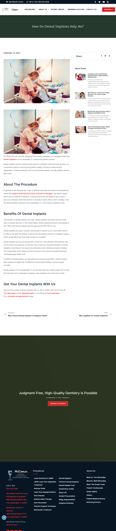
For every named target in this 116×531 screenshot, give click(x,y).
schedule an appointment (18, 296)
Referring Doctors (76, 9)
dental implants (10, 159)
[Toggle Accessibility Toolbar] (4, 517)
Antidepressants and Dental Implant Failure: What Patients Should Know (98, 75)
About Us (43, 9)
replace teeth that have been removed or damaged (32, 194)
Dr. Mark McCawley (26, 293)
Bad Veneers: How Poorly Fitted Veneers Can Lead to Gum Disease (98, 94)
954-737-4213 (12, 525)
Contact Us (91, 9)
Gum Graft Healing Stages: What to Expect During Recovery (99, 127)
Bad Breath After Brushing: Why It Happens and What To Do (99, 112)
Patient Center (57, 9)
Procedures (30, 9)
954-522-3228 (12, 489)
